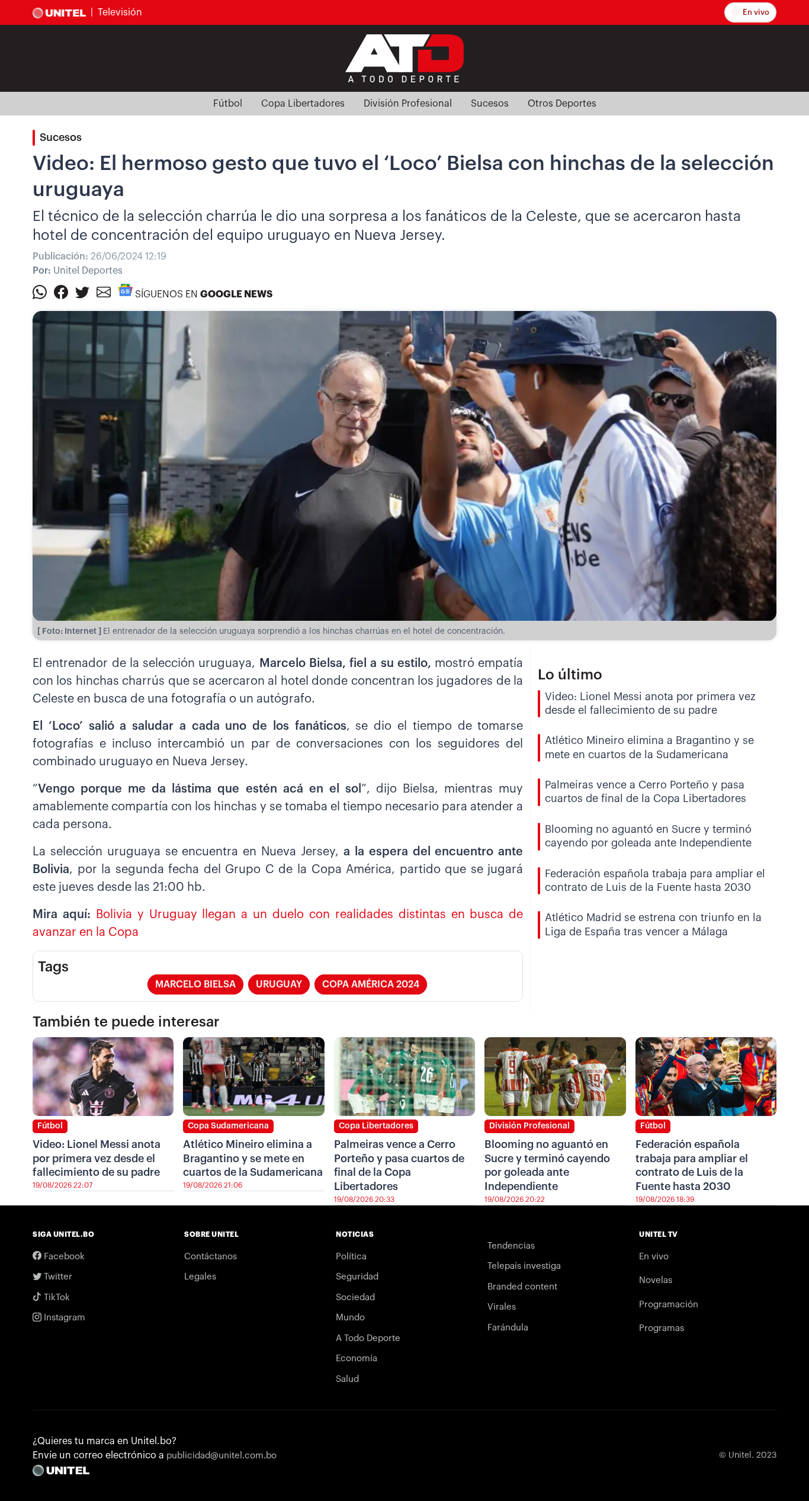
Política (351, 1256)
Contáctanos (210, 1256)
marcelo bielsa (195, 984)
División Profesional (408, 103)
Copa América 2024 (370, 984)
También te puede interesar (126, 1022)
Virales (501, 1307)
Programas (661, 1328)
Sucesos (490, 103)
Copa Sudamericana (228, 1126)
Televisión (120, 12)
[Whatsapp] (40, 291)
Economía (356, 1358)
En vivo (755, 12)
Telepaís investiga (524, 1266)
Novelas (655, 1280)
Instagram (63, 1317)
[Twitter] (82, 291)
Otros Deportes (562, 103)
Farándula (507, 1327)
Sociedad (355, 1297)
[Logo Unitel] (404, 57)
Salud (347, 1379)
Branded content (522, 1286)
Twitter (56, 1276)
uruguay (279, 984)
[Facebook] (61, 291)
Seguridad (357, 1276)
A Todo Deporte (368, 1338)
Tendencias (511, 1246)
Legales (200, 1276)
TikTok (55, 1297)
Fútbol (227, 103)
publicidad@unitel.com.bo (221, 1455)
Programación (668, 1304)
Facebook (63, 1256)
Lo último (570, 675)
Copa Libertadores (303, 103)
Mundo (350, 1317)
